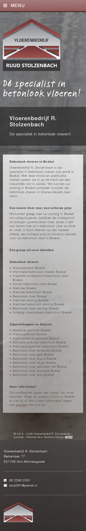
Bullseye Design (54, 437)
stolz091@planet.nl (23, 485)
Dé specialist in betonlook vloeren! (42, 88)
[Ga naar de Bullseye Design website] (69, 437)
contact (21, 405)
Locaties (18, 437)
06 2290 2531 (20, 480)
